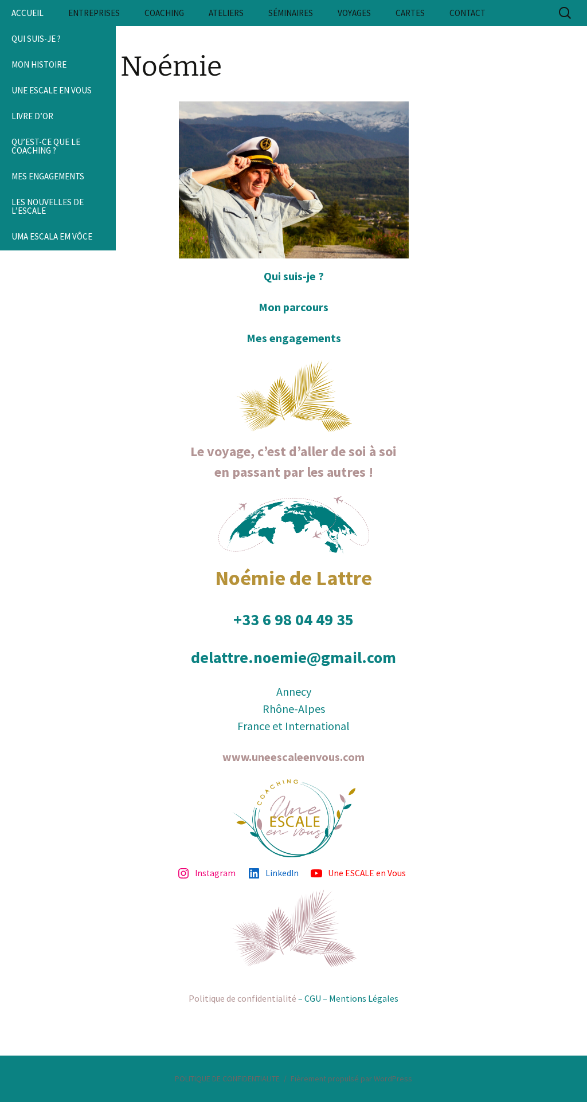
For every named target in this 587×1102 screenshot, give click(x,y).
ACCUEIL (27, 12)
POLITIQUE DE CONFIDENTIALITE (227, 1078)
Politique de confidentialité (242, 998)
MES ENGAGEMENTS (47, 176)
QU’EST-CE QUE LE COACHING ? (45, 146)
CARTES (410, 12)
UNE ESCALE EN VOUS (51, 90)
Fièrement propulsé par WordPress (351, 1078)
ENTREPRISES (94, 12)
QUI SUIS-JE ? (36, 38)
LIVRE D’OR (32, 116)
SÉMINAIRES (290, 12)
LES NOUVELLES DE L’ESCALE (47, 206)
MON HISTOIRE (38, 64)
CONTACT (467, 12)
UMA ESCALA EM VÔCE (51, 236)
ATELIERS (226, 12)
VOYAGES (354, 12)
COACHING (164, 12)
